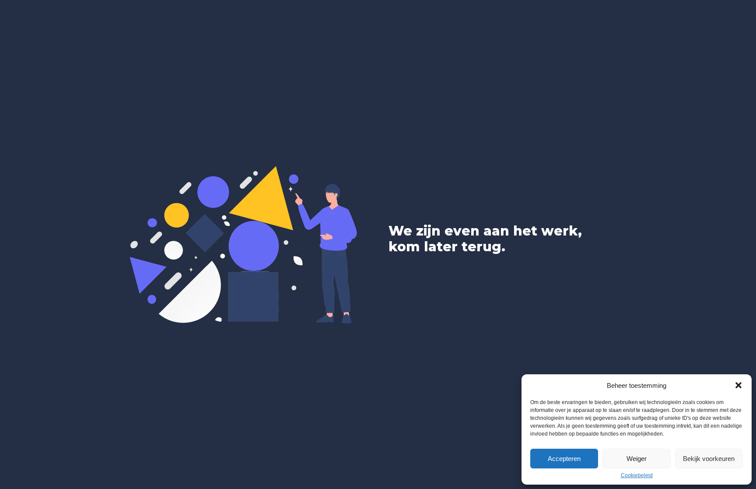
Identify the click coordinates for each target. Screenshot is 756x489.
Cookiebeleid (637, 475)
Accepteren (564, 458)
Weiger (636, 458)
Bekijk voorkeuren (709, 458)
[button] (738, 385)
